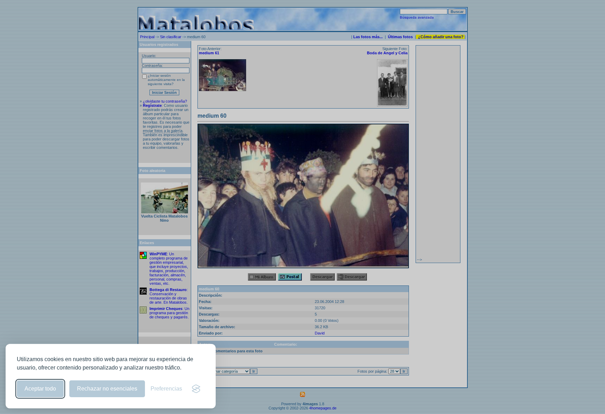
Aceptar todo (40, 389)
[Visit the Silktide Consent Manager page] (196, 388)
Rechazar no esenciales (107, 389)
